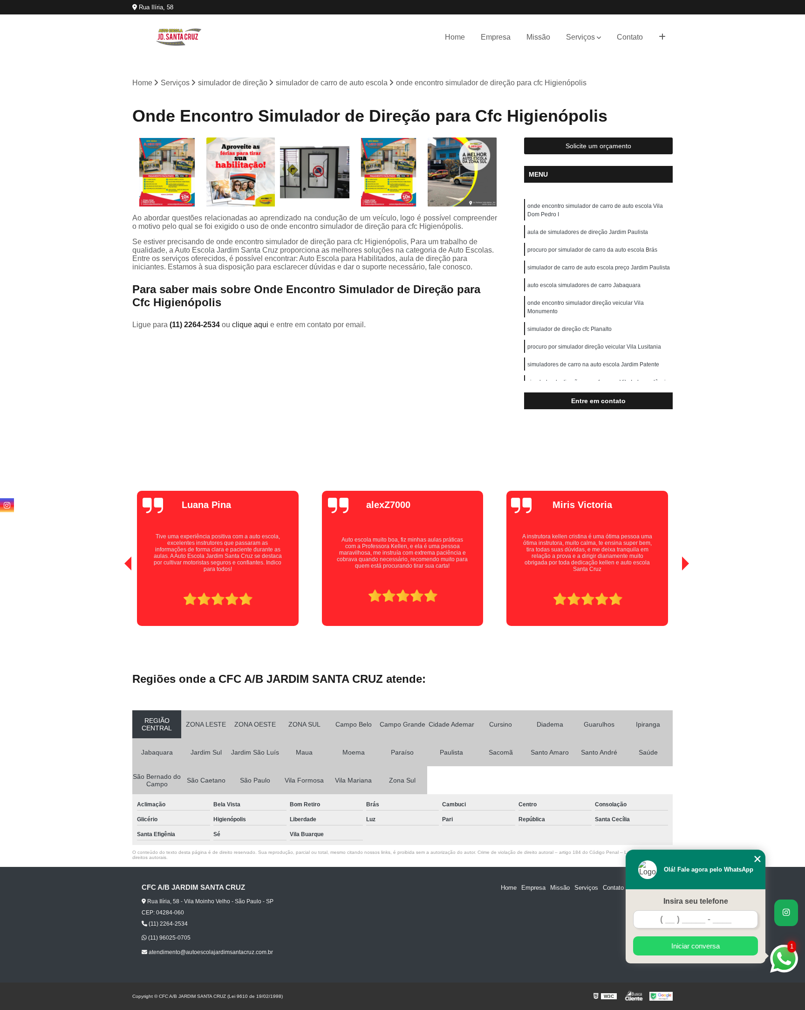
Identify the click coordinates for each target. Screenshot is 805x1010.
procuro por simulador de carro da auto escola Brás (592, 250)
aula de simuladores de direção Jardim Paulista (587, 232)
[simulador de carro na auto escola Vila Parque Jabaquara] (314, 172)
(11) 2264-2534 (196, 325)
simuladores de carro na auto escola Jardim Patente (593, 364)
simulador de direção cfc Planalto (569, 329)
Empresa (496, 37)
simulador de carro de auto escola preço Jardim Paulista (598, 267)
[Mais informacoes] (662, 37)
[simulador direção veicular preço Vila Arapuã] (462, 172)
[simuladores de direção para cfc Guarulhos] (241, 172)
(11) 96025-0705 (169, 937)
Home (455, 37)
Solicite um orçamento (598, 146)
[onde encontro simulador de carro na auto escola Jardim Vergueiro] (167, 172)
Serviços (580, 37)
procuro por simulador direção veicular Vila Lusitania (594, 347)
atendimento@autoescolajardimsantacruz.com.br (210, 952)
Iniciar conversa (695, 946)
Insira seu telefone (695, 901)
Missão (538, 37)
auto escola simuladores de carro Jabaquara (584, 285)
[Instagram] (7, 505)
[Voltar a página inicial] (178, 37)
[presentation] (115, 599)
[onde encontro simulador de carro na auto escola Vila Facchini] (388, 172)
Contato (630, 37)
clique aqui (250, 325)
